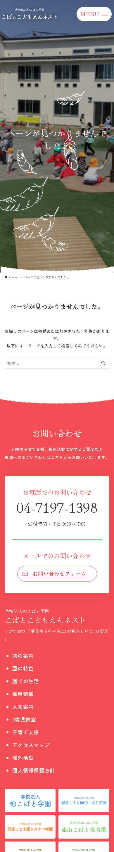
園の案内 (23, 655)
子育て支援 (25, 732)
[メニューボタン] (94, 14)
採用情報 (23, 694)
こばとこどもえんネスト (45, 616)
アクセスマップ (31, 745)
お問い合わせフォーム (60, 573)
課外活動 (23, 757)
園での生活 (25, 681)
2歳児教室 (24, 719)
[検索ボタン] (103, 363)
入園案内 (23, 706)
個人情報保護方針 (33, 770)
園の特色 (23, 668)
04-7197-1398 (57, 512)
